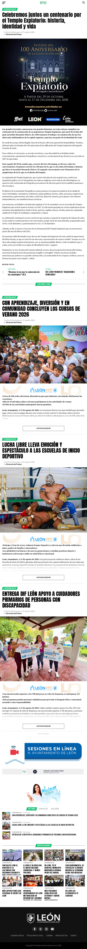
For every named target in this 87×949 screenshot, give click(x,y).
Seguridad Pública (17, 935)
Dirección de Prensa (14, 34)
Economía (49, 935)
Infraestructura (61, 935)
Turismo (73, 935)
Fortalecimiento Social (35, 935)
